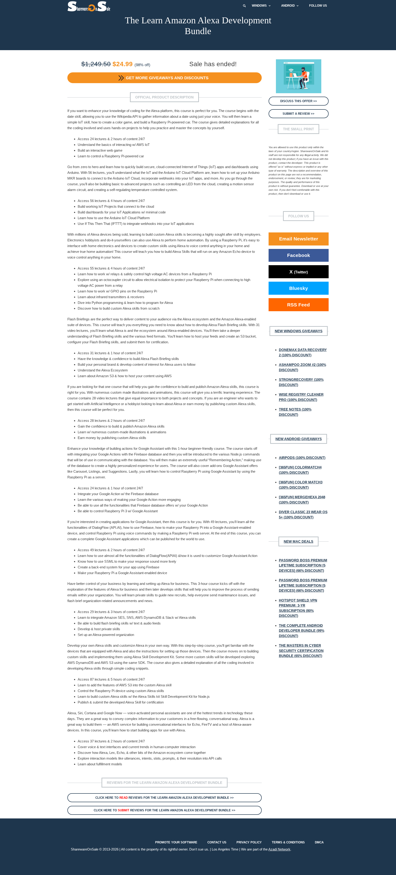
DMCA (319, 842)
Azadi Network (279, 849)
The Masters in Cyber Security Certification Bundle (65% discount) (301, 650)
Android (288, 5)
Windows (259, 5)
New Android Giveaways (298, 439)
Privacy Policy (249, 842)
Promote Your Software (176, 842)
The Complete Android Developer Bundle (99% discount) (301, 631)
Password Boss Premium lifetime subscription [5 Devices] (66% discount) (303, 565)
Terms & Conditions (288, 842)
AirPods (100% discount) (302, 458)
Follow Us (318, 5)
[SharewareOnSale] (90, 5)
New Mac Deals (298, 541)
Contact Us (216, 842)
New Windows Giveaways (298, 331)
